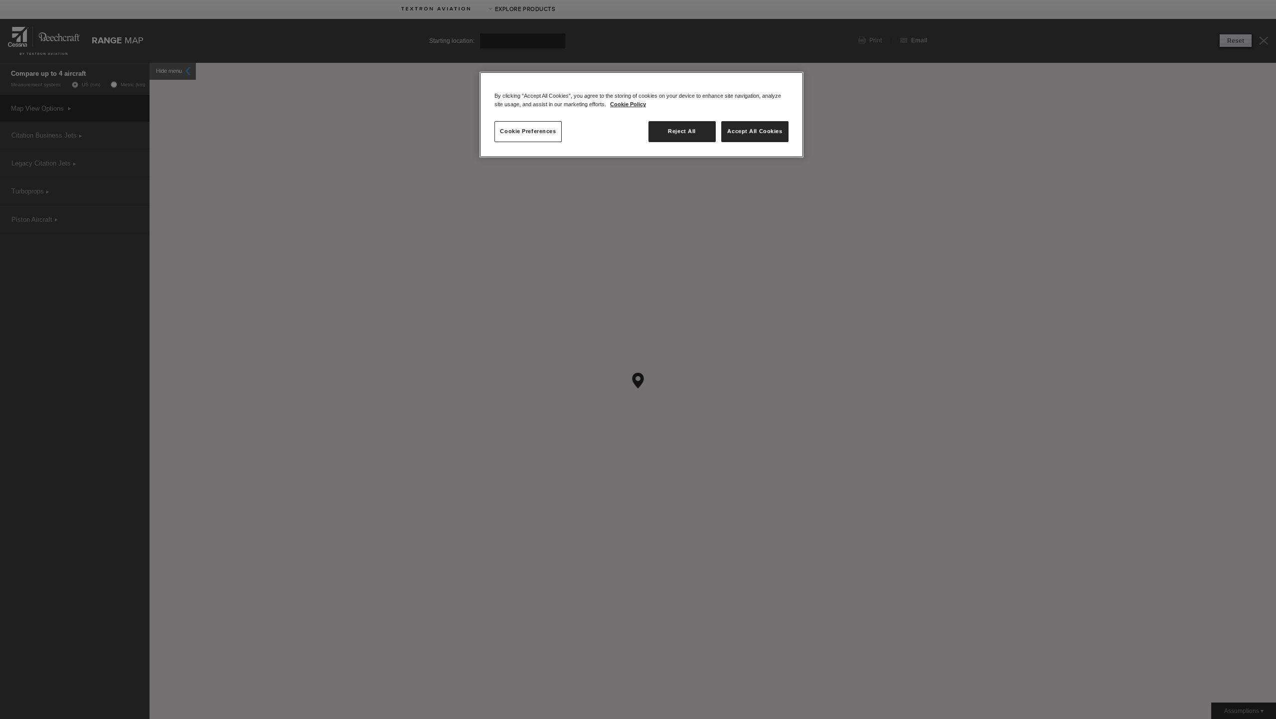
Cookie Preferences (528, 131)
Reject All (682, 131)
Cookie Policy (628, 104)
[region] (641, 115)
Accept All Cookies (754, 131)
